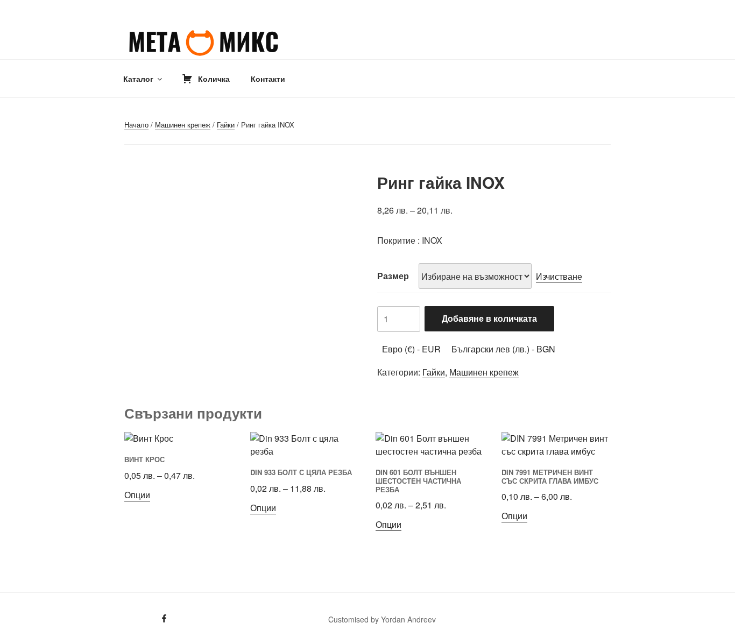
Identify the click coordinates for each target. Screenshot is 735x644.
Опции (137, 495)
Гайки (226, 124)
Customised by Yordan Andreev (382, 619)
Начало (136, 124)
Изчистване (559, 276)
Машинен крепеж (182, 124)
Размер (393, 276)
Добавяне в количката (489, 318)
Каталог (138, 78)
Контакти (268, 78)
